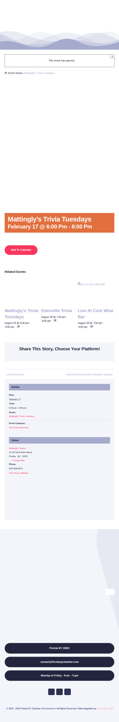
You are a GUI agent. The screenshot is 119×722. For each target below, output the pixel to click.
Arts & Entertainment (19, 427)
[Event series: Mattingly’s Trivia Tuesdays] (18, 326)
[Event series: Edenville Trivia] (55, 320)
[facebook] (51, 692)
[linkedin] (67, 692)
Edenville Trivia (56, 310)
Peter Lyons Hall (105, 708)
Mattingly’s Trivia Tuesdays (21, 416)
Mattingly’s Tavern (17, 448)
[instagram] (59, 692)
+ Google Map (18, 460)
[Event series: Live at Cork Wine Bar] (91, 326)
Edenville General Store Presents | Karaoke (90, 374)
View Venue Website (18, 473)
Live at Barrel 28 (15, 374)
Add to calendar (21, 249)
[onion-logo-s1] (20, 4)
